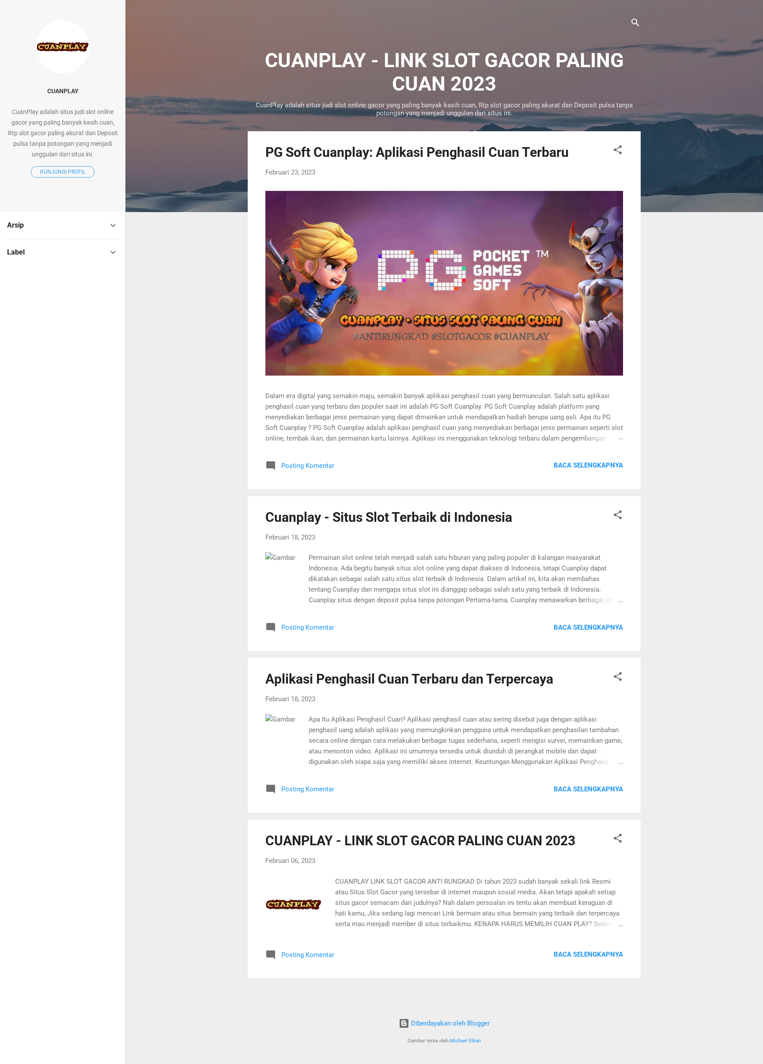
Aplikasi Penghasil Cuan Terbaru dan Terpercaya (409, 679)
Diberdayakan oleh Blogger (449, 1023)
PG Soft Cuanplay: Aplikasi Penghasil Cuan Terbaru (417, 152)
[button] (617, 151)
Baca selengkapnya (588, 465)
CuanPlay (63, 91)
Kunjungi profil (62, 172)
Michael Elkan (465, 1041)
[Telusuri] (635, 24)
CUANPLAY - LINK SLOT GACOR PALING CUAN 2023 (420, 840)
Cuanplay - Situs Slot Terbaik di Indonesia (388, 517)
